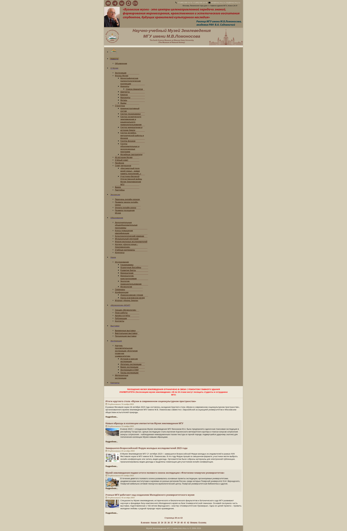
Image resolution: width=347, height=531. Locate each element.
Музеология (126, 286)
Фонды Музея (121, 75)
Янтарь (123, 100)
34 (162, 522)
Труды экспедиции (129, 372)
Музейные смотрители (131, 154)
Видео (118, 187)
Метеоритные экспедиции (121, 376)
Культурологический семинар (129, 236)
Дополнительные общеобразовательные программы (126, 225)
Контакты (119, 321)
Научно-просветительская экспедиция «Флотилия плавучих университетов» (126, 350)
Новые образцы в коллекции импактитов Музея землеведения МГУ (144, 423)
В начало (145, 522)
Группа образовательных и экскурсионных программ (129, 147)
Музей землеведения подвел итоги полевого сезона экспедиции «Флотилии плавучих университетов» (164, 472)
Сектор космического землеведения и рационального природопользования (131, 120)
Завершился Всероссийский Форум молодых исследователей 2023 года (146, 448)
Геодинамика (126, 264)
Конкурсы (119, 252)
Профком (119, 163)
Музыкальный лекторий (126, 238)
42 (188, 522)
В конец (202, 522)
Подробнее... (111, 416)
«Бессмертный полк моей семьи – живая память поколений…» (130, 171)
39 (178, 522)
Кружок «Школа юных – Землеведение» (126, 245)
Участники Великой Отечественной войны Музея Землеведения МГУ (131, 180)
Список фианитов (134, 89)
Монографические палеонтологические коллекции (130, 81)
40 (182, 522)
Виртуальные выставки (126, 333)
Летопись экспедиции (130, 364)
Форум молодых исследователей (131, 241)
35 (165, 522)
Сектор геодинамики (130, 114)
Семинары (120, 289)
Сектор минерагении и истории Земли (131, 128)
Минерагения (126, 273)
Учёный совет (121, 160)
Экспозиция (120, 73)
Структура (120, 105)
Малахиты (125, 97)
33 (159, 522)
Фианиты (124, 86)
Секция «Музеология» (125, 310)
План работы (121, 312)
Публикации (121, 318)
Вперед (193, 522)
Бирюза (124, 94)
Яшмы (123, 103)
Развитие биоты (128, 270)
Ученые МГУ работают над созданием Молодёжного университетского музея (149, 494)
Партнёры (120, 190)
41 (185, 522)
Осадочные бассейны (130, 267)
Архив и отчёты (122, 315)
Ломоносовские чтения (131, 295)
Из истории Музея (123, 157)
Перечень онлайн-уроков (127, 199)
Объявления (121, 63)
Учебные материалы (125, 250)
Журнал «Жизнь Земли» (126, 300)
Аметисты (125, 91)
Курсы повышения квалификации (124, 232)
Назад (154, 522)
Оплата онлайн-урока (125, 207)
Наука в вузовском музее (132, 297)
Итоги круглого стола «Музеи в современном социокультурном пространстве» (150, 401)
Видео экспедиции (129, 367)
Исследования (122, 262)
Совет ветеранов (123, 165)
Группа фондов (127, 141)
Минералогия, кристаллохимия (128, 277)
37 (172, 522)
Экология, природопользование (131, 282)
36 (169, 522)
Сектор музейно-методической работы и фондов (132, 135)
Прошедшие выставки (125, 336)
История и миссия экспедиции (129, 360)
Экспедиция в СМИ (129, 369)
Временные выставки (125, 330)
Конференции (121, 292)
